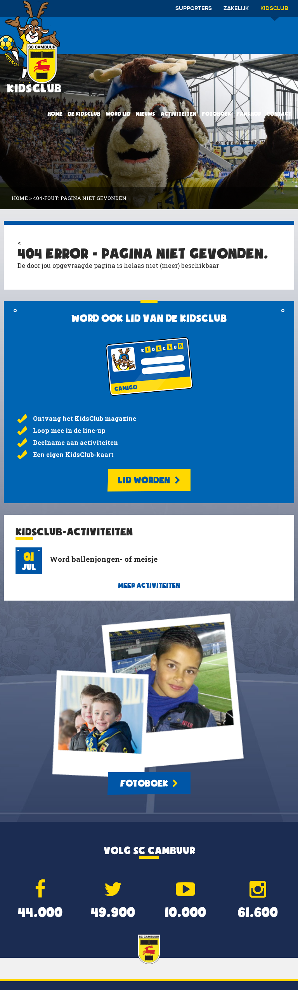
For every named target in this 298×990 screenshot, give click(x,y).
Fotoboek (216, 113)
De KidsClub (84, 113)
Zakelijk (236, 8)
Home (54, 113)
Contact (279, 113)
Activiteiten (178, 113)
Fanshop (248, 113)
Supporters (193, 8)
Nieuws (145, 113)
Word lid (118, 113)
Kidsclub (274, 8)
